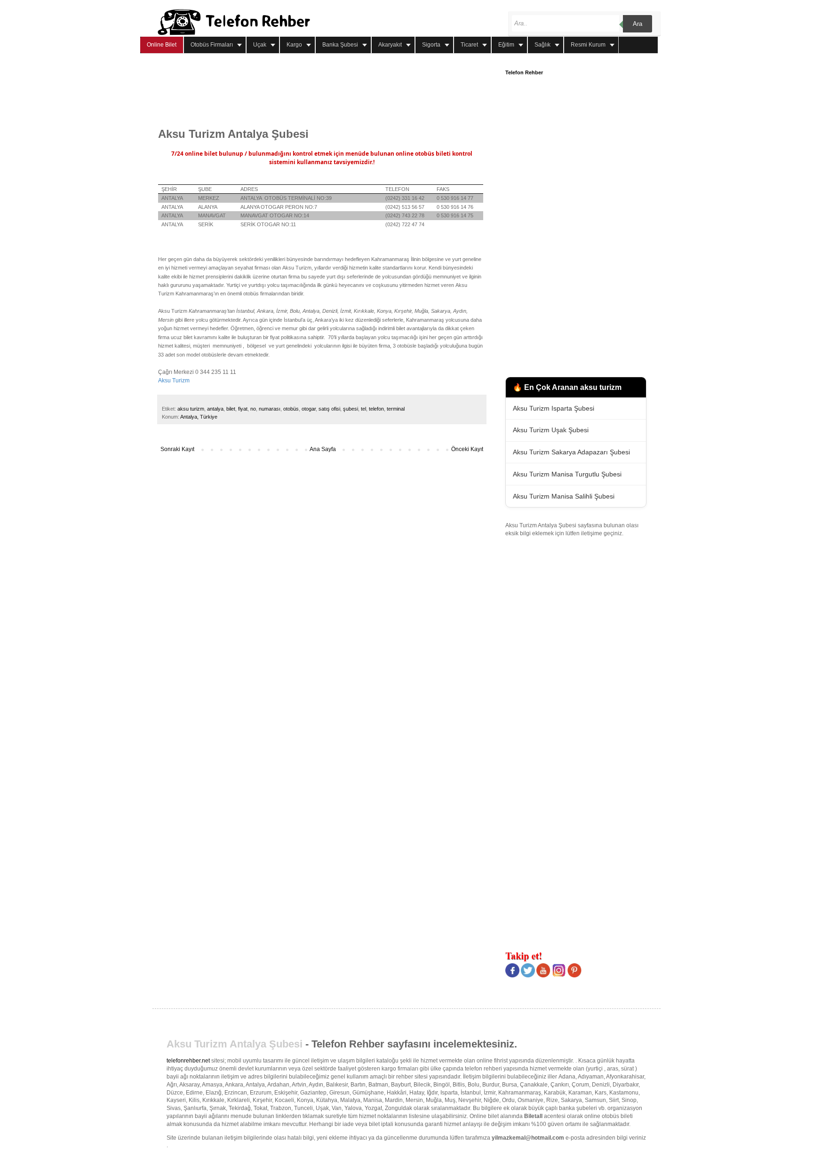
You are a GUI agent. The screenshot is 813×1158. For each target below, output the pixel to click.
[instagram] (559, 975)
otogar (309, 409)
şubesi (350, 409)
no (253, 409)
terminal (396, 409)
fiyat (242, 409)
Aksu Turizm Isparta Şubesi (553, 408)
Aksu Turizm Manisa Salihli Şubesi (563, 496)
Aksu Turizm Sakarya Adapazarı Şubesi (571, 452)
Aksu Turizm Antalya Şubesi (235, 1044)
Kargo (294, 44)
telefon (376, 409)
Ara (637, 23)
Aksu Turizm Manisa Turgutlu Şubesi (567, 474)
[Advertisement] (329, 91)
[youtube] (543, 975)
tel (363, 409)
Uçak (259, 44)
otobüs (291, 409)
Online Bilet (161, 44)
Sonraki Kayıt (177, 449)
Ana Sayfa (323, 449)
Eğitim (506, 44)
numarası (269, 409)
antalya (215, 409)
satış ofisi (329, 409)
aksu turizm (190, 409)
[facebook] (512, 975)
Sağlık (542, 44)
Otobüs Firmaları (212, 44)
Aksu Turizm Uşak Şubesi (551, 430)
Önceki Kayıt (467, 449)
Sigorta (431, 44)
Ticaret (469, 44)
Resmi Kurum (588, 44)
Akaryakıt (390, 44)
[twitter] (528, 975)
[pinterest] (574, 975)
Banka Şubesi (340, 44)
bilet (230, 409)
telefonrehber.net (188, 1060)
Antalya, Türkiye (198, 417)
